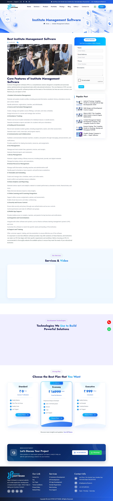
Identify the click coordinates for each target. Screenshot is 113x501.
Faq (33, 480)
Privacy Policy (36, 487)
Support (16, 1)
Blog (69, 6)
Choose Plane (22, 415)
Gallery (76, 6)
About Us (9, 1)
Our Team (35, 482)
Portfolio (54, 6)
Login (102, 7)
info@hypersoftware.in (99, 2)
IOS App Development (55, 482)
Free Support (53, 490)
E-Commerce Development (57, 477)
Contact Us (85, 6)
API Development (54, 480)
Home (29, 6)
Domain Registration (55, 485)
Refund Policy (36, 490)
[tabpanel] (56, 406)
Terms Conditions (37, 485)
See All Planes (68, 432)
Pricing (62, 6)
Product (45, 6)
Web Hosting (53, 487)
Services (36, 6)
